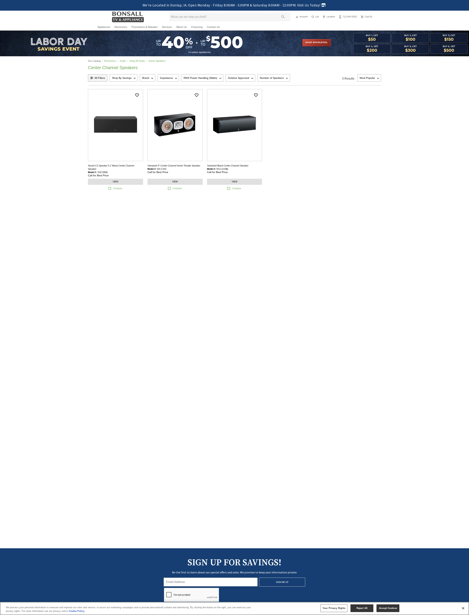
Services (167, 27)
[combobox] (124, 78)
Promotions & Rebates (145, 27)
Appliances (103, 27)
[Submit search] (283, 17)
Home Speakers (157, 61)
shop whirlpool (316, 42)
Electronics (121, 27)
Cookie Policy (76, 611)
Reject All (362, 608)
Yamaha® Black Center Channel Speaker (227, 165)
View (115, 181)
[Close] (463, 608)
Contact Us (213, 27)
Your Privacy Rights (333, 608)
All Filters (99, 77)
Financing (197, 27)
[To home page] (128, 16)
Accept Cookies (388, 608)
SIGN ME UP (282, 582)
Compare (117, 188)
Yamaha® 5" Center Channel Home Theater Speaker (173, 165)
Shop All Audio (137, 61)
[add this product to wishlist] (137, 95)
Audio (123, 61)
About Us (181, 27)
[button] (297, 17)
